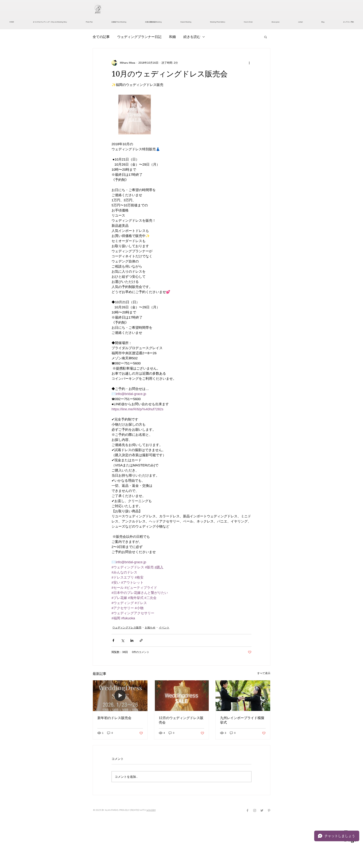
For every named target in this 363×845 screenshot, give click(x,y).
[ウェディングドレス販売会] (181, 695)
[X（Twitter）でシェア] (122, 640)
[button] (265, 36)
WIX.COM (151, 810)
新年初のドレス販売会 (114, 718)
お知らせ (150, 627)
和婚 (172, 37)
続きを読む (191, 37)
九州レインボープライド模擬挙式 (242, 720)
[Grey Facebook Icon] (247, 810)
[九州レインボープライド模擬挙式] (243, 695)
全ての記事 (101, 37)
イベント (164, 627)
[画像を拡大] (134, 115)
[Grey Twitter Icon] (262, 810)
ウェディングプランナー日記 (139, 37)
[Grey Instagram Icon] (255, 810)
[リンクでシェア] (141, 640)
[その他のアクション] (249, 62)
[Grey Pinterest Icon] (269, 810)
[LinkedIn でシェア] (132, 640)
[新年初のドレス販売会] (120, 695)
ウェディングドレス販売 (126, 627)
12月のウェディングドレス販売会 (181, 720)
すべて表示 (263, 673)
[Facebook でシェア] (113, 640)
